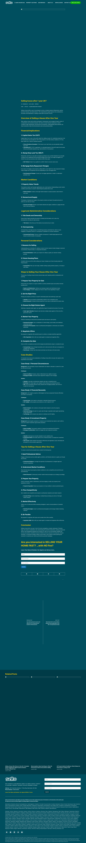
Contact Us (67, 2)
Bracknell (44, 812)
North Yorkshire (18, 807)
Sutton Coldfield (75, 825)
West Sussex (35, 808)
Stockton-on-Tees (33, 825)
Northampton (60, 821)
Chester (45, 814)
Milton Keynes (35, 821)
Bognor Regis (29, 812)
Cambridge (7, 814)
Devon (62, 804)
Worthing (54, 828)
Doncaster (45, 815)
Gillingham (37, 817)
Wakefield (30, 827)
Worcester (50, 828)
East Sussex (70, 804)
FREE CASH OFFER (76, 2)
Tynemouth (25, 827)
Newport (54, 821)
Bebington (67, 811)
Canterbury (17, 814)
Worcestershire (53, 808)
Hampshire (34, 805)
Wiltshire (47, 808)
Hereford (45, 818)
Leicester (27, 820)
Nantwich (41, 821)
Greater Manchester (27, 805)
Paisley (18, 822)
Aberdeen (7, 811)
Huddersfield (57, 818)
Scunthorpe (40, 824)
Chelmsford (34, 814)
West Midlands (29, 808)
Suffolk (6, 808)
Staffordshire (75, 807)
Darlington (27, 815)
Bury (74, 812)
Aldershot (16, 811)
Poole (33, 822)
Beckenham (72, 811)
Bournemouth (39, 812)
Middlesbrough (23, 821)
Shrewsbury (53, 824)
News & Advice (59, 2)
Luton (60, 820)
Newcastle (46, 821)
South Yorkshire (68, 807)
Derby (35, 815)
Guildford (68, 817)
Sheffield (48, 824)
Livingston (40, 820)
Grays (60, 817)
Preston (42, 822)
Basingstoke (55, 811)
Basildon (50, 811)
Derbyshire (58, 804)
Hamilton (14, 818)
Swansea (7, 827)
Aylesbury (38, 811)
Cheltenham (40, 814)
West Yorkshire (41, 808)
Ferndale (27, 817)
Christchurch (56, 814)
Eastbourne (68, 815)
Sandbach (29, 824)
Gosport (51, 817)
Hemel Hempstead (39, 818)
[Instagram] (21, 832)
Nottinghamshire (41, 807)
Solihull (61, 824)
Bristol (17, 804)
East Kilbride (62, 815)
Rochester (56, 822)
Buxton (77, 812)
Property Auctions (31, 2)
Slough (57, 824)
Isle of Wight (53, 805)
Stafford (12, 825)
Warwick (48, 827)
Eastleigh (73, 815)
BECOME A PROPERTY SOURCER (14, 785)
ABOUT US (24, 783)
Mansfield (13, 821)
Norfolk (12, 807)
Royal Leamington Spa (68, 822)
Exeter (17, 817)
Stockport (26, 825)
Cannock (12, 814)
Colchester (67, 814)
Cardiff (21, 814)
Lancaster (19, 820)
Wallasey (35, 827)
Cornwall (41, 804)
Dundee (53, 815)
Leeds (23, 820)
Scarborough (34, 824)
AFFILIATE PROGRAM (27, 785)
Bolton (34, 812)
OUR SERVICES (17, 783)
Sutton (70, 825)
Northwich (65, 821)
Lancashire (61, 805)
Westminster (64, 827)
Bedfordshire (8, 804)
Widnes (12, 828)
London (44, 820)
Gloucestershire (11, 805)
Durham (57, 815)
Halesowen (76, 817)
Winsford (34, 828)
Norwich (70, 821)
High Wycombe (51, 818)
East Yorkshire (77, 804)
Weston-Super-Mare (72, 827)
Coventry (10, 815)
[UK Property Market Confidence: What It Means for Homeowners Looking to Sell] (69, 720)
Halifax (6, 818)
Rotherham (61, 822)
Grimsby (64, 817)
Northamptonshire (26, 807)
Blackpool (23, 812)
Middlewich (29, 821)
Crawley (14, 815)
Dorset (65, 804)
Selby (44, 824)
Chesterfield (50, 814)
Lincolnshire (73, 805)
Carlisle (25, 814)
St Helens (57, 825)
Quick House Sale (20, 2)
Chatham (30, 814)
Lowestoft (56, 820)
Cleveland (62, 814)
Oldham (6, 822)
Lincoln (31, 820)
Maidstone (75, 820)
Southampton (73, 824)
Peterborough (24, 822)
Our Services (41, 2)
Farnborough (22, 817)
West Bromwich (58, 827)
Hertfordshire (47, 805)
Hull (62, 818)
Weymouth (7, 828)
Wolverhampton (43, 828)
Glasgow (42, 817)
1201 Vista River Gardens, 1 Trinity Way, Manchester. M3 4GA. (23, 788)
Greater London (19, 805)
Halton (10, 818)
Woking (38, 828)
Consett (77, 814)
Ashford (29, 811)
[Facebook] (26, 573)
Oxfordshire (48, 807)
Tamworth (16, 827)
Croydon (22, 815)
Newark (50, 821)
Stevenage (21, 825)
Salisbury (24, 824)
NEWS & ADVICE (31, 783)
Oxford (10, 822)
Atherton (34, 811)
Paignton (14, 822)
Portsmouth (37, 822)
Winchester (24, 828)
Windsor (29, 828)
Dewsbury (40, 815)
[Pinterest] (48, 573)
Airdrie (11, 811)
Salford (19, 824)
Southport (8, 825)
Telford (20, 827)
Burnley (67, 812)
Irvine (68, 818)
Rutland (53, 807)
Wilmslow (20, 828)
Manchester (7, 821)
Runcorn (13, 824)
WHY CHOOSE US (9, 783)
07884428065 (16, 789)
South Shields (66, 824)
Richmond (51, 822)
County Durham (47, 804)
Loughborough (50, 820)
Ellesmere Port (8, 817)
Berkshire (13, 804)
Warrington (43, 827)
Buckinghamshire (23, 804)
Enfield (13, 817)
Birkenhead (7, 812)
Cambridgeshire (31, 804)
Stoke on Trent (40, 825)
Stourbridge (46, 825)
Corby (6, 815)
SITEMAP (35, 785)
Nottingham (75, 821)
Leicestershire (67, 805)
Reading (46, 822)
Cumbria (53, 804)
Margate (17, 821)
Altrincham (20, 811)
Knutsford (14, 820)
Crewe (18, 815)
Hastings (32, 818)
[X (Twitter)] (37, 573)
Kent (57, 805)
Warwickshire (22, 808)
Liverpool (35, 820)
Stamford (16, 825)
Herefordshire (40, 805)
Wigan (15, 828)
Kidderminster (8, 820)
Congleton (72, 814)
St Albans (52, 825)
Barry (47, 811)
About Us (50, 2)
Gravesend (56, 817)
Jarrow (71, 818)
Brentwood (53, 812)
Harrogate (28, 818)
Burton (70, 812)
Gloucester (47, 817)
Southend (78, 824)
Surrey (10, 808)
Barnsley (43, 811)
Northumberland (33, 807)
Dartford (32, 815)
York (63, 828)
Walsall (38, 827)
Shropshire (57, 807)
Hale (72, 817)
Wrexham (59, 828)
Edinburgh (78, 815)
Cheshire (37, 804)
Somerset (63, 807)
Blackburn (18, 812)
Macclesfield (64, 820)
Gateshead (32, 817)
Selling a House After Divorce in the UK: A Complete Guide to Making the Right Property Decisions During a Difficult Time (17, 768)
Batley (62, 811)
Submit (23, 566)
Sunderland (66, 825)
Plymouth (29, 822)
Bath (60, 811)
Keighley (76, 818)
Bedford (77, 811)
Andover (25, 811)
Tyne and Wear (15, 808)
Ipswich (65, 818)
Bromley (63, 812)
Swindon (11, 827)
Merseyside (7, 807)
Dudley (49, 815)
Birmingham (13, 812)
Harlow (23, 818)
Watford (52, 827)
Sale (17, 824)
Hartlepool (19, 818)
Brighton (58, 812)
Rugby (9, 824)
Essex (6, 805)
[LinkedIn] (59, 573)
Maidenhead (70, 820)
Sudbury (61, 825)
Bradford (49, 812)
